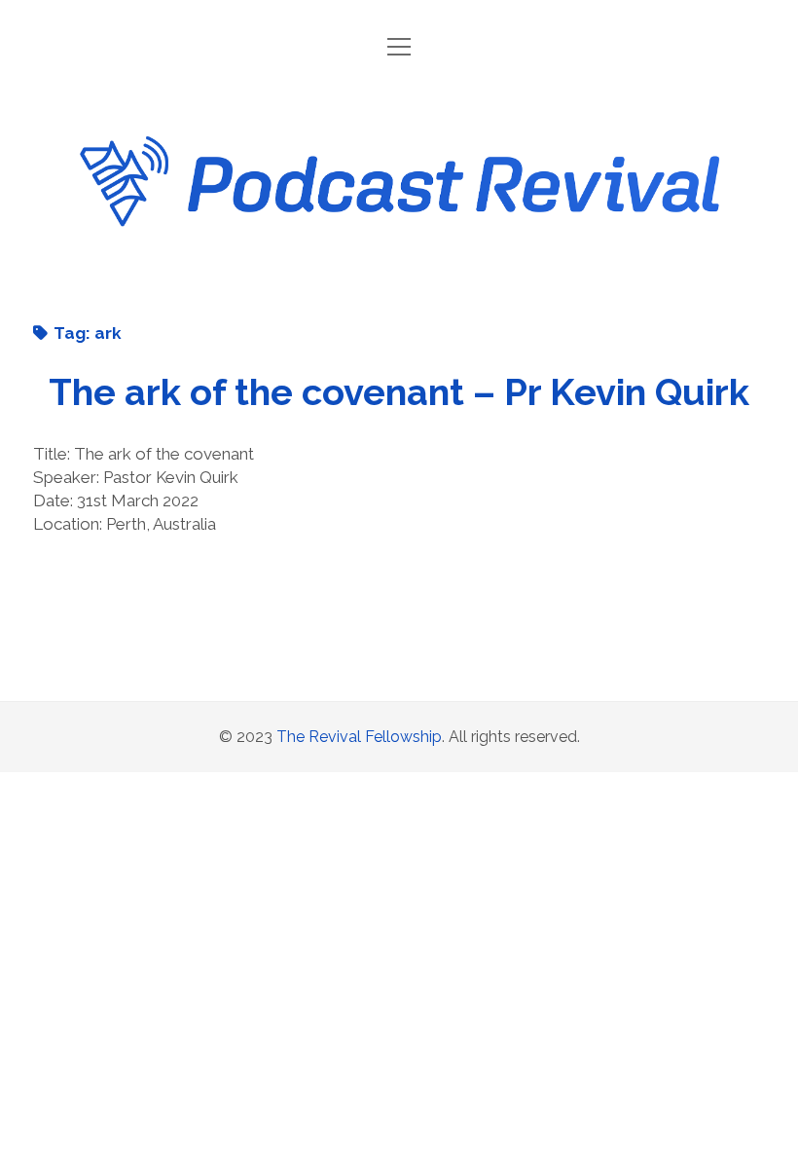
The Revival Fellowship (359, 736)
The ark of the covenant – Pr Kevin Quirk (399, 392)
